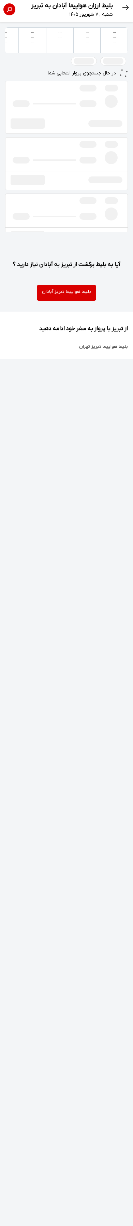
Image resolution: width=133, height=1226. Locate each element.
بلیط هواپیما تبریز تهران (103, 346)
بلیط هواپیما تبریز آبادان (66, 291)
